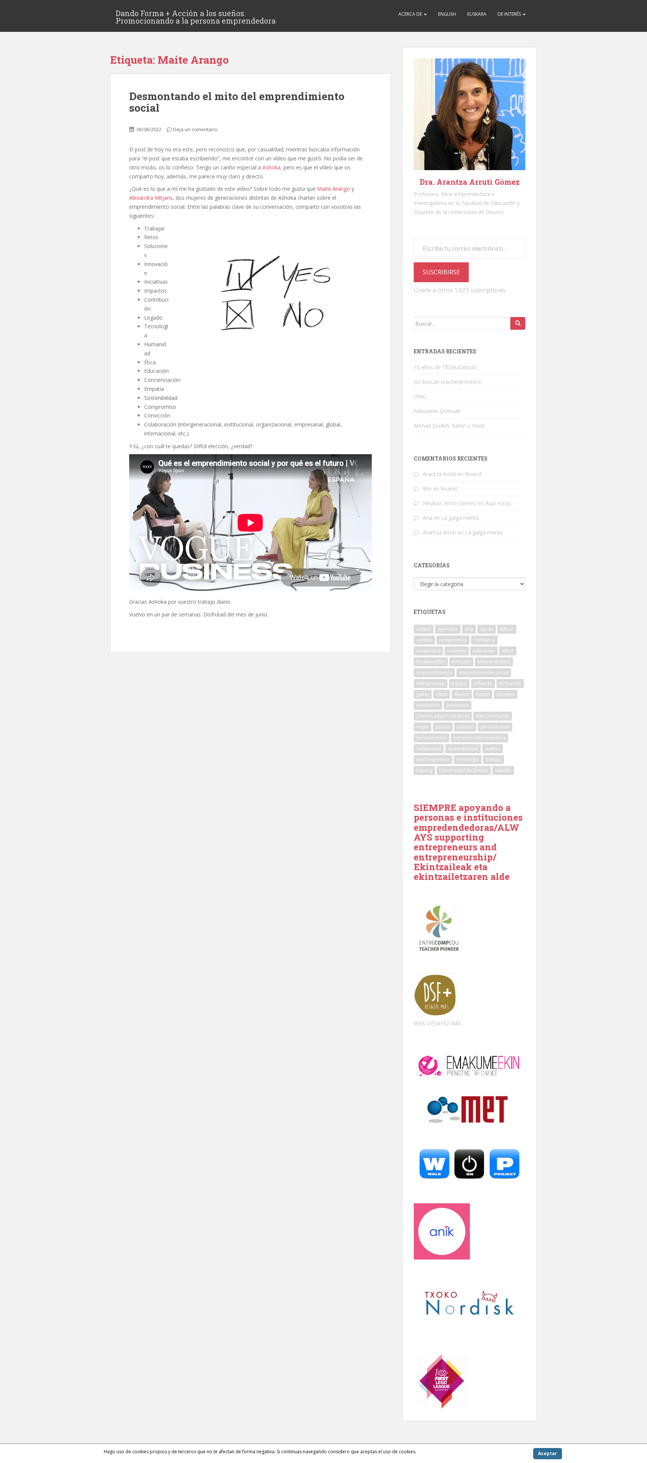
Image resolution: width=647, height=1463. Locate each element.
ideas (441, 694)
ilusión (483, 694)
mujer (422, 727)
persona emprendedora (479, 737)
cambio (424, 640)
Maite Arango (333, 188)
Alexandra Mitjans (151, 197)
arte (469, 629)
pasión (442, 727)
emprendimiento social (483, 672)
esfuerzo (483, 683)
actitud (423, 629)
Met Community (492, 716)
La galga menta (460, 517)
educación (484, 651)
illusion (461, 694)
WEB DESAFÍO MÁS (438, 1023)
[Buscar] (517, 323)
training (424, 770)
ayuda (486, 629)
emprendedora (493, 661)
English (447, 14)
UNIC (420, 396)
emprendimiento (434, 672)
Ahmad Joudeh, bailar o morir (449, 425)
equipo (459, 683)
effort (508, 651)
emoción (461, 661)
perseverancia (431, 737)
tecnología (467, 759)
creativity (456, 651)
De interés (510, 14)
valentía (503, 770)
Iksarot (473, 473)
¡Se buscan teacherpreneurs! (448, 381)
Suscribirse (441, 272)
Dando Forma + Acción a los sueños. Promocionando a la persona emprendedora (196, 15)
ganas (422, 694)
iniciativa (505, 694)
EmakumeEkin (430, 661)
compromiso (453, 640)
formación (510, 683)
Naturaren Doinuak (437, 410)
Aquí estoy (498, 503)
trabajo (493, 759)
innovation (457, 705)
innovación (428, 705)
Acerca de (410, 14)
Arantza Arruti (439, 473)
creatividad (428, 651)
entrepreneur (430, 683)
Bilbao (507, 629)
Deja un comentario (195, 129)
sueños (492, 748)
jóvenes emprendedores (442, 716)
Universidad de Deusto (463, 770)
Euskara (476, 14)
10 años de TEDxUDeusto (445, 367)
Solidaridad (428, 748)
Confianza (484, 640)
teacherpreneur (433, 759)
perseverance (495, 727)
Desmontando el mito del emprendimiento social (236, 102)
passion (465, 727)
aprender (448, 629)
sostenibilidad (463, 748)
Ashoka (271, 167)
